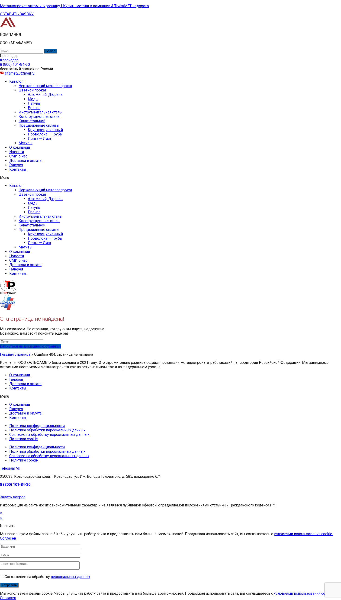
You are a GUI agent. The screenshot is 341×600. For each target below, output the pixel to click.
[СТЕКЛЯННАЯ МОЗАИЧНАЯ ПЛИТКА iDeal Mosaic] (8, 26)
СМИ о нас (18, 156)
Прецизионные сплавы (39, 125)
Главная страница (15, 354)
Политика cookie (23, 439)
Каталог (16, 81)
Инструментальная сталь (40, 112)
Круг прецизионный (45, 130)
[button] (17, 14)
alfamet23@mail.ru (19, 73)
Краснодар (9, 60)
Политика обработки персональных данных (47, 430)
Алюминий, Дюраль (45, 94)
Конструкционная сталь (39, 116)
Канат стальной (32, 121)
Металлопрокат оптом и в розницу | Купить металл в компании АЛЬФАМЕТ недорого (74, 6)
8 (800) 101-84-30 (15, 484)
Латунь (34, 103)
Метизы (25, 143)
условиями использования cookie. (303, 534)
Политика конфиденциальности (37, 426)
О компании (19, 147)
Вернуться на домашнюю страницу (30, 346)
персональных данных (70, 577)
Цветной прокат (32, 90)
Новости (16, 152)
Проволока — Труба (45, 134)
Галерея (16, 165)
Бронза (34, 108)
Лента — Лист (39, 138)
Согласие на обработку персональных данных (49, 434)
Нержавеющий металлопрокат (45, 86)
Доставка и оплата (25, 160)
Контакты (17, 169)
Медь (33, 99)
